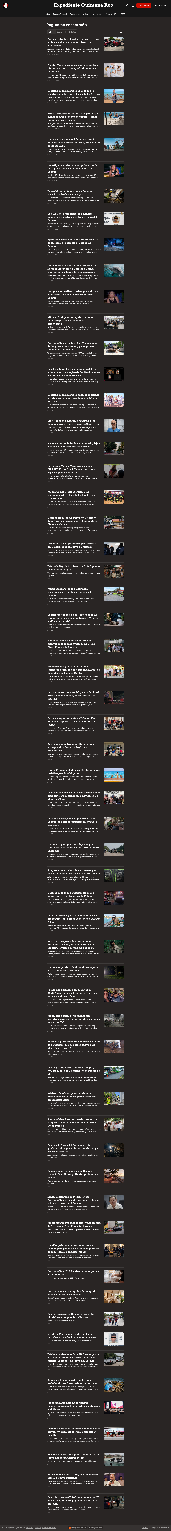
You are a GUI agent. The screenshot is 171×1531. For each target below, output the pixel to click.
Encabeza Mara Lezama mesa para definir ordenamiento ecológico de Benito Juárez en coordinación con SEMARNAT (73, 372)
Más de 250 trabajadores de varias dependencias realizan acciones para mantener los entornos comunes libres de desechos (72, 1078)
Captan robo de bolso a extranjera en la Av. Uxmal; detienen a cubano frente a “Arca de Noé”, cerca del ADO (73, 618)
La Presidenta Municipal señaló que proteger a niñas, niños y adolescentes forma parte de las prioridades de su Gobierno (73, 1439)
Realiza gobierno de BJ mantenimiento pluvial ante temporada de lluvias (70, 1315)
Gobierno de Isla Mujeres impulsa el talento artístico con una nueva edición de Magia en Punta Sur (73, 398)
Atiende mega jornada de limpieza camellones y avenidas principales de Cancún (69, 592)
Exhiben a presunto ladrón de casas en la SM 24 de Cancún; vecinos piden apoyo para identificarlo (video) (74, 1045)
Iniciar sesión (160, 5)
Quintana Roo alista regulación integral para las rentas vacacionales (71, 1293)
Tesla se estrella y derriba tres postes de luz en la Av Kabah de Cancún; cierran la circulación (73, 42)
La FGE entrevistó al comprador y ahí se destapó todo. (70, 1340)
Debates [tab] (72, 32)
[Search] (127, 5)
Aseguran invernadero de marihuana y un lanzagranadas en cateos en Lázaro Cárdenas (73, 872)
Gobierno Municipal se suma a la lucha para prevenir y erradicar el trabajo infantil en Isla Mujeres (73, 1432)
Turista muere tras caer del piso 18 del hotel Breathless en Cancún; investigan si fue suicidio (73, 695)
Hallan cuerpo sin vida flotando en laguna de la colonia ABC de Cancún (72, 969)
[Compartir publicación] (132, 5)
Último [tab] (52, 32)
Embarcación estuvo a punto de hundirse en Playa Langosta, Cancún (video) (73, 1456)
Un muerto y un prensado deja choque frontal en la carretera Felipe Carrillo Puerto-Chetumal (73, 847)
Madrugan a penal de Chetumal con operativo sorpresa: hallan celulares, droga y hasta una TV (73, 1019)
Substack (145, 1528)
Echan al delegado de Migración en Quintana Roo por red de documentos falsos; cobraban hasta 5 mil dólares (73, 1200)
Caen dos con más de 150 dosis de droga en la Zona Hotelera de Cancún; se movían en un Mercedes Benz (73, 796)
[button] (48, 14)
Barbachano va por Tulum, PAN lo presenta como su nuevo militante (73, 1476)
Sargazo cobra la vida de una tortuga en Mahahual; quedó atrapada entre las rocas (72, 1381)
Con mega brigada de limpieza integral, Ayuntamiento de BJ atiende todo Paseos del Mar (74, 1070)
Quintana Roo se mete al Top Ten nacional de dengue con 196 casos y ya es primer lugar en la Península (72, 346)
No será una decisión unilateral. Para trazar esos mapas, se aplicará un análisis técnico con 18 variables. (72, 1299)
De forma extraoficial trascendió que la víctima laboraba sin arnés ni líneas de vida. (73, 1230)
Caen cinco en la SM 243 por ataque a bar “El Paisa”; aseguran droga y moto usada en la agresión (73, 1500)
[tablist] (62, 31)
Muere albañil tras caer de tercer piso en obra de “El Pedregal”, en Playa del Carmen (74, 1224)
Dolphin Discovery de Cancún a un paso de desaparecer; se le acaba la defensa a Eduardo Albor (74, 918)
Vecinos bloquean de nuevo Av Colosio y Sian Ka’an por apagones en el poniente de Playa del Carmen (72, 521)
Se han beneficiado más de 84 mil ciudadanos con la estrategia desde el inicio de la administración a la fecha (71, 729)
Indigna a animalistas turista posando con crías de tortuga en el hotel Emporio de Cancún (72, 294)
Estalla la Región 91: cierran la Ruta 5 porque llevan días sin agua (73, 568)
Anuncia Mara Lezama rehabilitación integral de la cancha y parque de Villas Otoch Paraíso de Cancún (71, 644)
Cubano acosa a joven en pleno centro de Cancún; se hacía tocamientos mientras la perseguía (72, 821)
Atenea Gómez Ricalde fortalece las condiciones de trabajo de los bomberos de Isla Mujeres (72, 495)
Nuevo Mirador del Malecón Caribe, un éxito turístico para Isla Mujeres (73, 771)
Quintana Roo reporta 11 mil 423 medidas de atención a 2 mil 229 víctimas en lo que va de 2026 (72, 1413)
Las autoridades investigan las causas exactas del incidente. (73, 1461)
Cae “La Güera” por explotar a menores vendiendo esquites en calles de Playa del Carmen (72, 217)
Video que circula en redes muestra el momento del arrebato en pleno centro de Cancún (73, 625)
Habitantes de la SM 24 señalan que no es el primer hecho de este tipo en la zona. (73, 1052)
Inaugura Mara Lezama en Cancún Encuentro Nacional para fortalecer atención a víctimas (73, 1406)
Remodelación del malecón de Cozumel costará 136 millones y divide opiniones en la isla (72, 1174)
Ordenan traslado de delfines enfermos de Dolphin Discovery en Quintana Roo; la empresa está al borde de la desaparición (71, 268)
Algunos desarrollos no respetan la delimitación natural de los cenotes (72, 1156)
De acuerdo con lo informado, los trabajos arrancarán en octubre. (71, 1182)
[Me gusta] (49, 57)
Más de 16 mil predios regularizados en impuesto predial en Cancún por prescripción (70, 320)
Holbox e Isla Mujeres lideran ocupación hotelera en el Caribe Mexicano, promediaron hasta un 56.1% (74, 142)
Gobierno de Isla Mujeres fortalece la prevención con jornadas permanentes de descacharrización (71, 1096)
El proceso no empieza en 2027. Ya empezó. (66, 1278)
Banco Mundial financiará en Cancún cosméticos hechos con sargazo (69, 192)
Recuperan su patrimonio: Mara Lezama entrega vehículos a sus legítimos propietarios (71, 747)
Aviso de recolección (49, 1528)
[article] (85, 48)
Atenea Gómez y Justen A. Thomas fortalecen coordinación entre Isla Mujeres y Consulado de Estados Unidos (73, 669)
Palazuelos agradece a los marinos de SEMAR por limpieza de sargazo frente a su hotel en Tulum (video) (72, 993)
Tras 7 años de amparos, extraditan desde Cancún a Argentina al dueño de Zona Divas (73, 422)
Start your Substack (78, 1528)
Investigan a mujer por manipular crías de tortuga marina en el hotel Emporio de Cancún (72, 168)
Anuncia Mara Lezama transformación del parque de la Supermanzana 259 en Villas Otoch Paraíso (72, 1122)
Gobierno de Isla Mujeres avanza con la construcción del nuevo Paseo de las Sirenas (73, 92)
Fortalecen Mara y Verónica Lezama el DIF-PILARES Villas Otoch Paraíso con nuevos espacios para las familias (73, 469)
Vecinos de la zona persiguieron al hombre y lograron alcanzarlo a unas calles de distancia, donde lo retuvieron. (72, 900)
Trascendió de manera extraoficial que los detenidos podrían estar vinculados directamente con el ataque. (73, 1508)
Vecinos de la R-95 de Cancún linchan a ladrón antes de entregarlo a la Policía (70, 894)
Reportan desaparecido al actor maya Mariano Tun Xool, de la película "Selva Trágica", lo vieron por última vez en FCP (71, 944)
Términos (38, 1528)
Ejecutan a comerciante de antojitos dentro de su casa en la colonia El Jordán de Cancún (72, 243)
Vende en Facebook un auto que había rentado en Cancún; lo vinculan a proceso (71, 1335)
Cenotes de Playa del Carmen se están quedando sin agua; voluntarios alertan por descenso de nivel (73, 1148)
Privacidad (29, 1528)
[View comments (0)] (65, 57)
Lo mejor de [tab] (62, 32)
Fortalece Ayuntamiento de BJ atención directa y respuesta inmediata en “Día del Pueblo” (71, 721)
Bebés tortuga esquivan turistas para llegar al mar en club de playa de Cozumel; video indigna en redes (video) (73, 116)
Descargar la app (95, 1528)
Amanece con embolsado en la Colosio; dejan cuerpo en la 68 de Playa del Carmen (73, 445)
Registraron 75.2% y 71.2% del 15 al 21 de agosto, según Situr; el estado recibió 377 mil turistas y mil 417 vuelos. (72, 150)
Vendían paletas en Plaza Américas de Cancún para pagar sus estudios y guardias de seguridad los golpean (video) (73, 1248)
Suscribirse (143, 5)
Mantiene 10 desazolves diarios (61, 1320)
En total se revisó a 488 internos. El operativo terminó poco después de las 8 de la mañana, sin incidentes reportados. (73, 1026)
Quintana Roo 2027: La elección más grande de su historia (73, 1273)
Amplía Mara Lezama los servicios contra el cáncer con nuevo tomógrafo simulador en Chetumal (73, 68)
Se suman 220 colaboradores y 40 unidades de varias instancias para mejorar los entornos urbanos (70, 599)
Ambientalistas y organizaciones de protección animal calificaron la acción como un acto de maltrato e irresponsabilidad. (70, 302)
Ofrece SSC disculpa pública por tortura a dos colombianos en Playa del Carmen (71, 545)
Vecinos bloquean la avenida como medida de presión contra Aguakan (73, 574)
